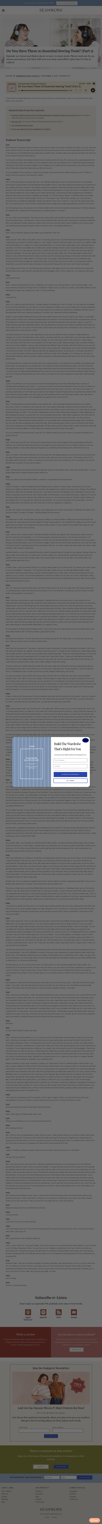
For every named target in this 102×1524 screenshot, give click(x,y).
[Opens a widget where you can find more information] (94, 1520)
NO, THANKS (70, 780)
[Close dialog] (85, 740)
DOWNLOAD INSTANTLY (70, 774)
